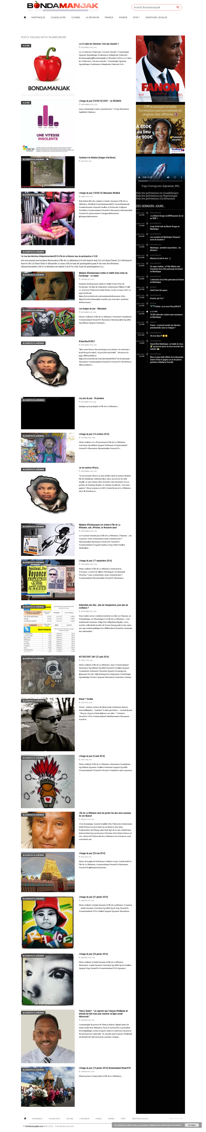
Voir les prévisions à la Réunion (155, 198)
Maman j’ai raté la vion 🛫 (160, 258)
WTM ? (136, 17)
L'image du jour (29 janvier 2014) (93, 954)
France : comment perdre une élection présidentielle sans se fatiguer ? (165, 326)
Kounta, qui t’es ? (157, 298)
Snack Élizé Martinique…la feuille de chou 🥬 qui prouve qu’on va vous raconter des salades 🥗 (166, 346)
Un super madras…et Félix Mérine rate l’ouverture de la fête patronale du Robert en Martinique (166, 269)
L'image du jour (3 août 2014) (92, 756)
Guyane (75, 17)
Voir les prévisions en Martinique (156, 195)
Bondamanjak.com (34, 1126)
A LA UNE (26, 46)
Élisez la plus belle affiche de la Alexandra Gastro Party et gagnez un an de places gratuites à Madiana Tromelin (166, 359)
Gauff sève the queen (158, 290)
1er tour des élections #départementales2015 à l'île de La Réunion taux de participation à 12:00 (59, 256)
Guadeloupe (58, 17)
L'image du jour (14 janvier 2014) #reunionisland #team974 (105, 1068)
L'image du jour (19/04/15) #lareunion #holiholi (99, 193)
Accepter (192, 1125)
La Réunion (92, 17)
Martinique (38, 17)
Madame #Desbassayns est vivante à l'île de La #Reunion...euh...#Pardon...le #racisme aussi (99, 526)
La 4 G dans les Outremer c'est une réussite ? (99, 44)
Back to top (174, 1118)
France (109, 17)
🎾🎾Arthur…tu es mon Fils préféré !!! (165, 306)
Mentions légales (156, 17)
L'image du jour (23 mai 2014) (92, 853)
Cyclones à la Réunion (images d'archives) (97, 157)
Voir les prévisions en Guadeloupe (157, 193)
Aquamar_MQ (170, 186)
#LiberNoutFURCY (87, 341)
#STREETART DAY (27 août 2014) (94, 656)
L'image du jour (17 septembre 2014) (95, 560)
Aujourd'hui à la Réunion (33, 159)
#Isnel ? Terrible (86, 699)
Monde (123, 17)
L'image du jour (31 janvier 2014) (93, 897)
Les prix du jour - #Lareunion (91, 398)
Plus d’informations (174, 1125)
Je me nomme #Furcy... (89, 467)
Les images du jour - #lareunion (92, 308)
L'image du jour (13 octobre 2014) (94, 434)
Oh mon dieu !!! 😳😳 (159, 336)
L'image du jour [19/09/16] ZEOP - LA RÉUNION (100, 101)
